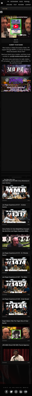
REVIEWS (21, 4)
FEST (15, 4)
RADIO (26, 1)
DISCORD (9, 4)
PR (8, 1)
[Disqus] (16, 112)
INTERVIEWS (14, 1)
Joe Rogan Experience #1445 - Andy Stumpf (15, 299)
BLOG (21, 1)
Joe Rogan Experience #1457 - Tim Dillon (14, 277)
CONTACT (28, 4)
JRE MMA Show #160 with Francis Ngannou (15, 345)
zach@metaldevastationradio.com (20, 56)
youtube (4, 8)
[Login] (28, 1)
